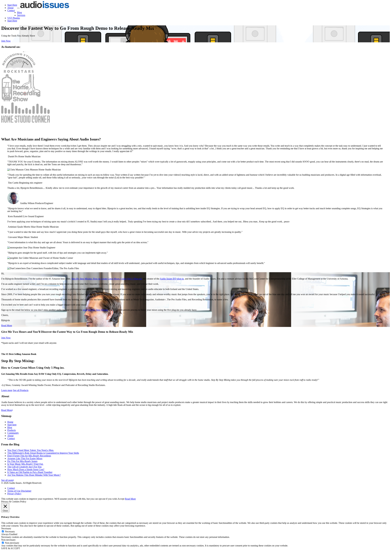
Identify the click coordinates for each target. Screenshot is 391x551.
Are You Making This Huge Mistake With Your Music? (34, 475)
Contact (11, 10)
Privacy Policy (14, 493)
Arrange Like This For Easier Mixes (24, 458)
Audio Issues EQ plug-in (172, 278)
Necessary (10, 531)
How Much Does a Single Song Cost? (25, 469)
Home (10, 422)
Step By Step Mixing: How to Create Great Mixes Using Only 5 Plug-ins (106, 278)
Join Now (6, 41)
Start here (11, 424)
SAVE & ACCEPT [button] (10, 548)
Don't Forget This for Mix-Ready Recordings (29, 455)
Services (21, 15)
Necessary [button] (6, 528)
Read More (6, 325)
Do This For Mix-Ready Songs (22, 461)
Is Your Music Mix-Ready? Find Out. (25, 464)
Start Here (12, 5)
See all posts (7, 480)
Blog (19, 12)
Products (11, 430)
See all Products (20, 390)
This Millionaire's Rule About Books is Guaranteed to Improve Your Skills (43, 453)
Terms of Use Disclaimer (19, 491)
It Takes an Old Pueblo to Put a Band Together (29, 472)
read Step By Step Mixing (95, 310)
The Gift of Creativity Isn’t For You (24, 466)
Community (13, 433)
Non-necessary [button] (8, 539)
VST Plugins (13, 18)
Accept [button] (120, 499)
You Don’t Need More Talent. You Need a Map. (30, 450)
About (10, 7)
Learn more (6, 390)
